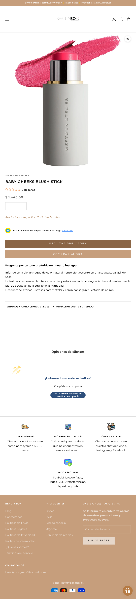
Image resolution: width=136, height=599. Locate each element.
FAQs (48, 517)
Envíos (49, 511)
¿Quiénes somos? (17, 547)
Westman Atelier (17, 175)
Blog (8, 511)
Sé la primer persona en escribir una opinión (68, 395)
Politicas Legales (16, 529)
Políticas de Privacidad (20, 535)
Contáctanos (13, 517)
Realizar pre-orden (68, 243)
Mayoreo (51, 529)
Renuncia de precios (59, 535)
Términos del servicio (19, 553)
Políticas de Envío (17, 522)
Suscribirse (99, 540)
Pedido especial (55, 522)
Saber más (67, 230)
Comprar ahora (68, 254)
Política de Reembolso (20, 541)
